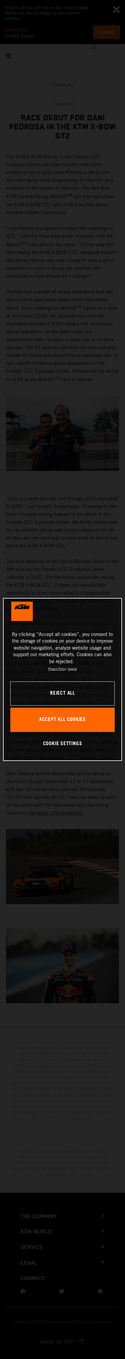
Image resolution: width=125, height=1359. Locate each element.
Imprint (72, 668)
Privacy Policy (57, 668)
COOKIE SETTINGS (62, 743)
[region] (62, 679)
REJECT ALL (62, 693)
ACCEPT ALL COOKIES (62, 720)
